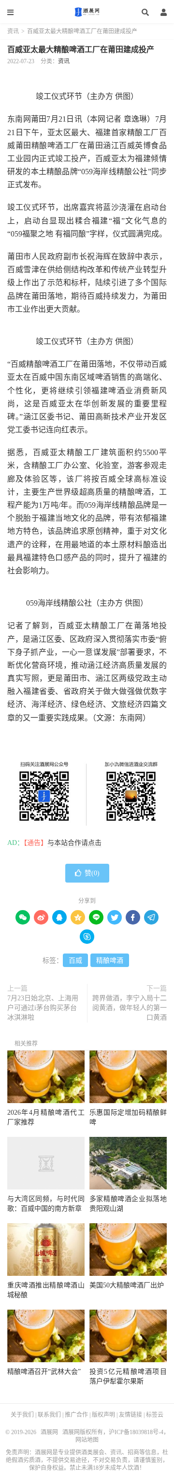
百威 (75, 960)
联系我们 (49, 1414)
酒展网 (87, 12)
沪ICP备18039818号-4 (136, 1432)
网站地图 (87, 1440)
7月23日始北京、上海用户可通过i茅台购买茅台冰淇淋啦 (42, 1008)
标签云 (154, 1414)
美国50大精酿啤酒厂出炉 (126, 1285)
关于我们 (22, 1414)
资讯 (13, 31)
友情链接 (130, 1414)
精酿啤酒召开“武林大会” (44, 1371)
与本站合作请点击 (74, 842)
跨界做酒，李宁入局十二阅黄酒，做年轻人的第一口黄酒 (129, 1008)
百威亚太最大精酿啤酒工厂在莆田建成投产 (80, 49)
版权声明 (103, 1414)
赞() (92, 873)
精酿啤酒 (109, 960)
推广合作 (76, 1414)
